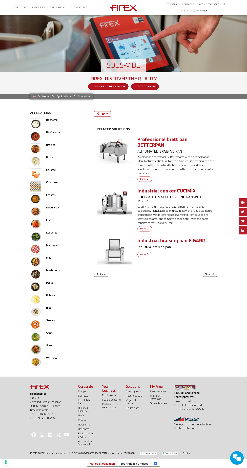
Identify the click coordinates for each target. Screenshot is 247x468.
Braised (50, 145)
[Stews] (35, 349)
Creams (51, 195)
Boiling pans (132, 408)
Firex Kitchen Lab (85, 402)
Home (46, 96)
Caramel (51, 170)
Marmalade (53, 245)
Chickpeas (52, 182)
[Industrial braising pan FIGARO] (114, 251)
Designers (83, 429)
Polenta (50, 295)
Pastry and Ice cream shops (110, 406)
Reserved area (158, 391)
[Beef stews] (35, 136)
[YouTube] (66, 434)
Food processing (111, 400)
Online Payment (159, 403)
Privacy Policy (149, 453)
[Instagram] (42, 434)
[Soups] (35, 337)
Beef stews (53, 132)
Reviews (83, 420)
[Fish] (35, 224)
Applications (58, 7)
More (143, 179)
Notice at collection (102, 463)
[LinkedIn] (50, 434)
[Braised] (35, 149)
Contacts (188, 4)
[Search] (225, 4)
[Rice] (35, 312)
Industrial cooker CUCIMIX (166, 191)
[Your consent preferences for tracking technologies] (6, 462)
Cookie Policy (171, 453)
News (81, 415)
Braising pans (133, 391)
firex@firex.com (39, 410)
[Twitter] (58, 434)
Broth (49, 157)
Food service (109, 395)
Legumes (51, 232)
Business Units (79, 7)
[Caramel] (35, 174)
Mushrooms (53, 270)
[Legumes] (35, 236)
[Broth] (35, 161)
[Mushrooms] (35, 274)
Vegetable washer (131, 402)
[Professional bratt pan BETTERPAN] (114, 150)
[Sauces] (35, 324)
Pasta (49, 282)
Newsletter (84, 424)
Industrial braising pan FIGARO (171, 241)
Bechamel (52, 120)
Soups (50, 333)
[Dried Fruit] (35, 211)
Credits (186, 453)
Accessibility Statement (85, 443)
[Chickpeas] (35, 186)
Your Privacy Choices (134, 463)
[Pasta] (35, 286)
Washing (51, 358)
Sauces (50, 320)
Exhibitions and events (86, 435)
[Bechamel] (35, 124)
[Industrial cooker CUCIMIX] (114, 201)
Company (172, 4)
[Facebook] (33, 434)
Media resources (209, 4)
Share (104, 114)
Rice (48, 307)
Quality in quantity (83, 410)
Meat (49, 257)
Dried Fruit (52, 207)
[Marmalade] (35, 249)
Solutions (21, 7)
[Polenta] (35, 299)
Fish (48, 220)
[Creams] (35, 199)
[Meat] (35, 261)
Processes (38, 7)
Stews (50, 345)
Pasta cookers (134, 396)
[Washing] (35, 362)
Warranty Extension (155, 397)
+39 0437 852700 (45, 414)
